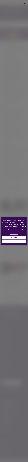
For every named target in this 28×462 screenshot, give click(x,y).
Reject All (14, 237)
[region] (14, 231)
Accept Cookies (14, 241)
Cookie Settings (14, 234)
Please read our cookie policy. (15, 230)
